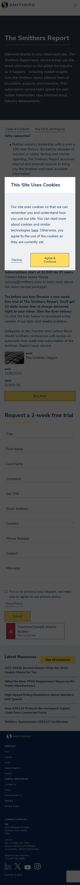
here (34, 230)
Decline (17, 260)
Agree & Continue (50, 260)
